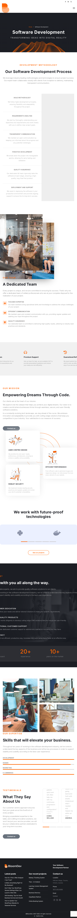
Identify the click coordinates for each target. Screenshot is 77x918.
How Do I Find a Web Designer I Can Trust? (14, 879)
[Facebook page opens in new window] (65, 1)
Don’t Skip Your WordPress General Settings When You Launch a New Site (13, 890)
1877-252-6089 (58, 889)
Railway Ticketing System (37, 877)
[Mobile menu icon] (74, 8)
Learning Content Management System (38, 887)
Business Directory (34, 892)
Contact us (11, 428)
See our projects (38, 553)
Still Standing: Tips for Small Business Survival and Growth (14, 897)
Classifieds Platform (35, 897)
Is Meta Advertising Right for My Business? (13, 884)
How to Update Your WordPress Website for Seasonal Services (12, 903)
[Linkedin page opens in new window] (68, 1)
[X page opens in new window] (71, 1)
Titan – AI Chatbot (34, 882)
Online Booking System (36, 901)
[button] (24, 541)
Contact (55, 896)
